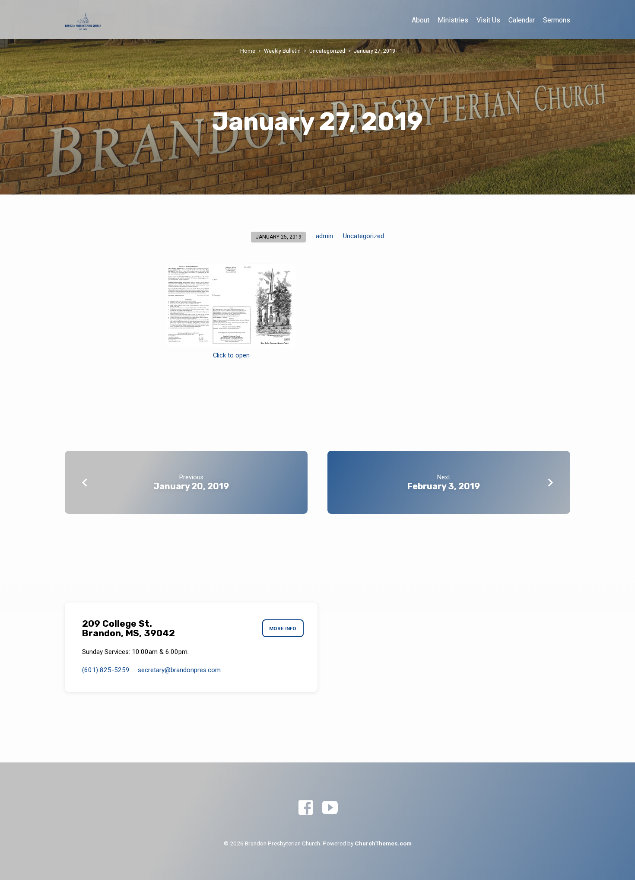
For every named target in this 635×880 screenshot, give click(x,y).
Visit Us (488, 20)
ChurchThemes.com (383, 843)
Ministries (453, 20)
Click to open (231, 355)
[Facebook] (305, 808)
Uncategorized (327, 51)
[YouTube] (330, 808)
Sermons (556, 20)
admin (324, 236)
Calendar (521, 20)
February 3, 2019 (443, 486)
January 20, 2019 (191, 486)
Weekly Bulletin (282, 51)
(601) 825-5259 (106, 670)
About (420, 20)
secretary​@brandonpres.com (179, 670)
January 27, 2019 (374, 51)
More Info (282, 628)
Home (247, 51)
